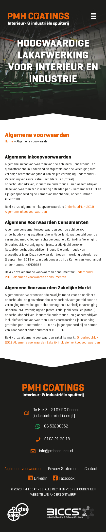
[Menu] (94, 16)
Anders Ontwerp (63, 494)
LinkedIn (40, 479)
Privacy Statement (63, 469)
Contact (91, 469)
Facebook (66, 479)
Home (9, 141)
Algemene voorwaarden (23, 469)
